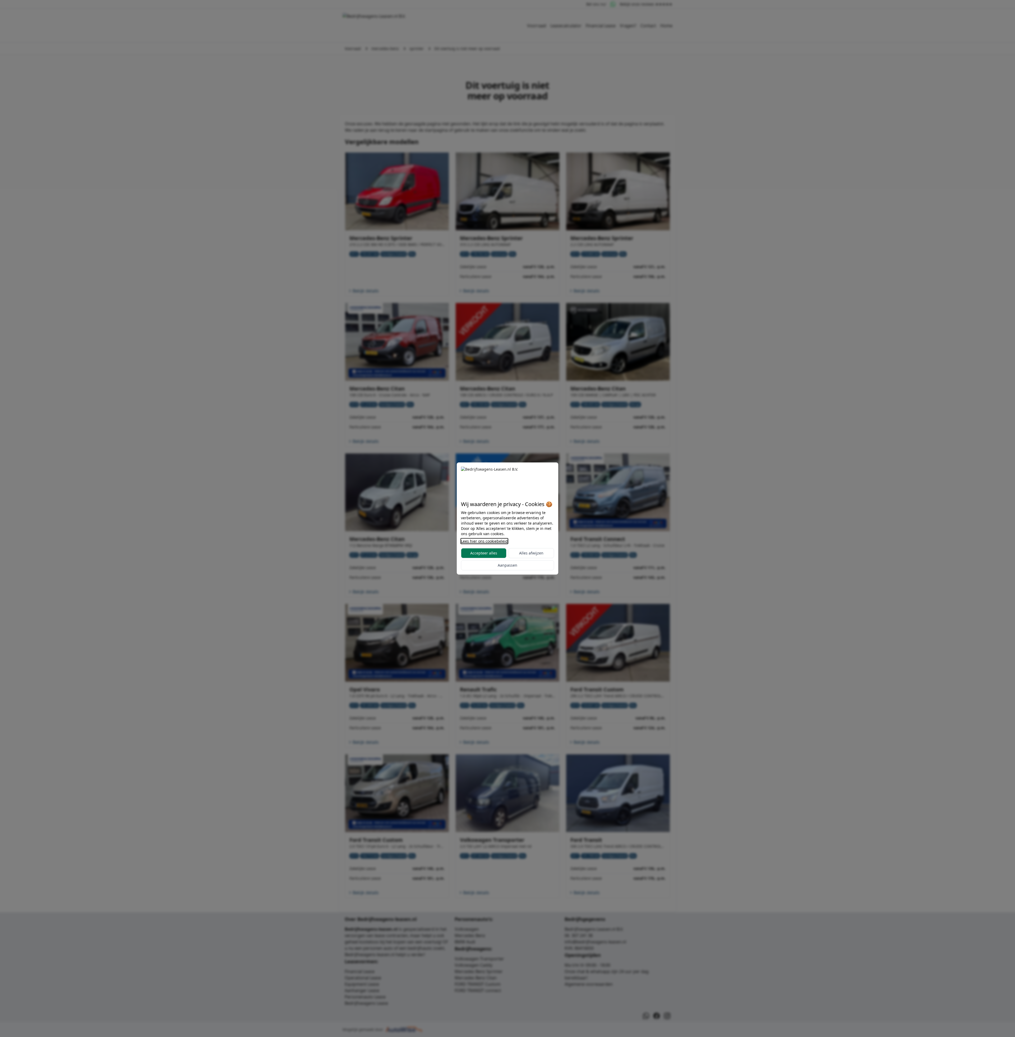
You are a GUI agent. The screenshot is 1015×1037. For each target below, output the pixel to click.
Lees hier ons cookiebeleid (484, 541)
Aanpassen (507, 565)
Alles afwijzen (531, 553)
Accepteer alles (483, 553)
